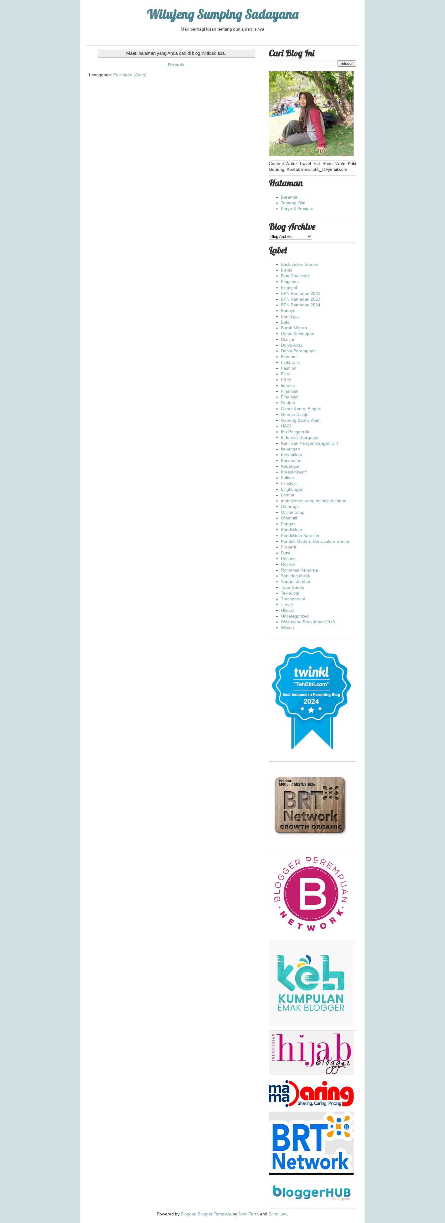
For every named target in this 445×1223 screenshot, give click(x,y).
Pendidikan (291, 529)
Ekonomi (289, 356)
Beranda (176, 64)
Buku (286, 322)
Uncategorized (295, 616)
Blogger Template (214, 1213)
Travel (287, 604)
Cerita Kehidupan (297, 333)
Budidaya (290, 316)
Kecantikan (291, 454)
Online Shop (293, 512)
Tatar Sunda (292, 587)
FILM (286, 379)
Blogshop (290, 281)
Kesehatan (291, 460)
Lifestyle (289, 483)
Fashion (288, 368)
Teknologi (290, 593)
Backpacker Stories (299, 264)
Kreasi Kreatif (294, 472)
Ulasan (287, 610)
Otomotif (289, 518)
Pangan (288, 523)
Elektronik (290, 362)
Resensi (288, 558)
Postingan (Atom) (130, 74)
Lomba (287, 495)
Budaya (288, 310)
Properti (288, 547)
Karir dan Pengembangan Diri (309, 443)
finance (288, 385)
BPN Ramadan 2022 (300, 293)
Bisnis (286, 270)
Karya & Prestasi (297, 208)
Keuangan (291, 466)
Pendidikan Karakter (300, 535)
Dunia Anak (292, 345)
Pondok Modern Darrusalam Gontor (315, 541)
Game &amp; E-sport (301, 408)
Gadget (288, 402)
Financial (289, 391)
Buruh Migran (294, 327)
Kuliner (287, 477)
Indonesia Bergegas (300, 437)
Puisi (285, 552)
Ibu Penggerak (295, 431)
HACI (286, 426)
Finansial (289, 396)
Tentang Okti (293, 202)
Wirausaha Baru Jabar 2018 (308, 621)
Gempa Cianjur (295, 414)
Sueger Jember (296, 581)
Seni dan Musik (295, 575)
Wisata (287, 627)
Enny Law (278, 1213)
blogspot (289, 287)
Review (288, 564)
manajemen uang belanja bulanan (313, 500)
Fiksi (285, 373)
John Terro (248, 1213)
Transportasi (293, 598)
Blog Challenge (295, 275)
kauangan (290, 449)
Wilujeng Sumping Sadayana (222, 14)
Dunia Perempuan (298, 350)
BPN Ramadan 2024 (300, 304)
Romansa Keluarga (299, 570)
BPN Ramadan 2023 (300, 299)
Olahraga (290, 506)
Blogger (188, 1213)
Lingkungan (292, 489)
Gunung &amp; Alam (301, 420)
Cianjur (288, 339)
